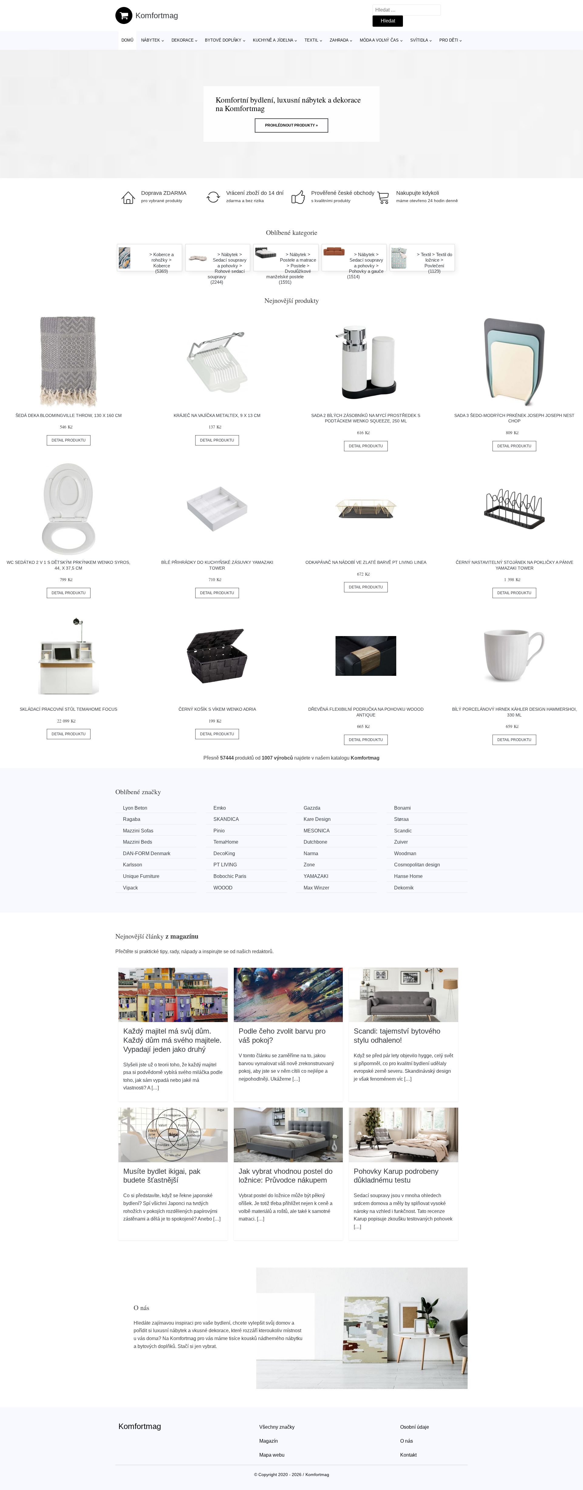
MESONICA (317, 830)
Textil (311, 40)
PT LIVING (225, 864)
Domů (127, 40)
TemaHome (225, 842)
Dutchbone (315, 842)
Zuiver (401, 842)
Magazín (268, 1441)
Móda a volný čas (379, 40)
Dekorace (183, 40)
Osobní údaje (414, 1427)
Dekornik (404, 887)
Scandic (403, 830)
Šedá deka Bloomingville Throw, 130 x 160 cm (68, 415)
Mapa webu (272, 1455)
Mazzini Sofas (138, 830)
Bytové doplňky (223, 40)
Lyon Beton (135, 808)
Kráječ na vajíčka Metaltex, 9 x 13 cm (217, 415)
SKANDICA (226, 819)
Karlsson (132, 864)
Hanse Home (408, 876)
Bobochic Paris (229, 876)
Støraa (401, 819)
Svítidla (419, 40)
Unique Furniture (141, 876)
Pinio (219, 830)
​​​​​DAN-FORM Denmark (146, 853)
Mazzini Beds (137, 842)
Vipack (130, 887)
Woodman (405, 853)
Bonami (402, 808)
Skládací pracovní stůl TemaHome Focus (68, 709)
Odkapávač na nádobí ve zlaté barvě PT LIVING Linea (365, 562)
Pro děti (448, 40)
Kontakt (408, 1455)
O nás (406, 1441)
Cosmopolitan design (417, 864)
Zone (309, 864)
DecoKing (224, 853)
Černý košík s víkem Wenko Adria (217, 709)
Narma (311, 853)
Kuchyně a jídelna (273, 40)
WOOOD (223, 887)
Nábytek (150, 40)
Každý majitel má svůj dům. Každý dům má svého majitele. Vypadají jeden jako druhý (172, 1040)
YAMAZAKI (316, 876)
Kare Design (317, 819)
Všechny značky (277, 1427)
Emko (219, 808)
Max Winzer (316, 887)
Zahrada (339, 40)
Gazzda (312, 808)
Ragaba (131, 819)
